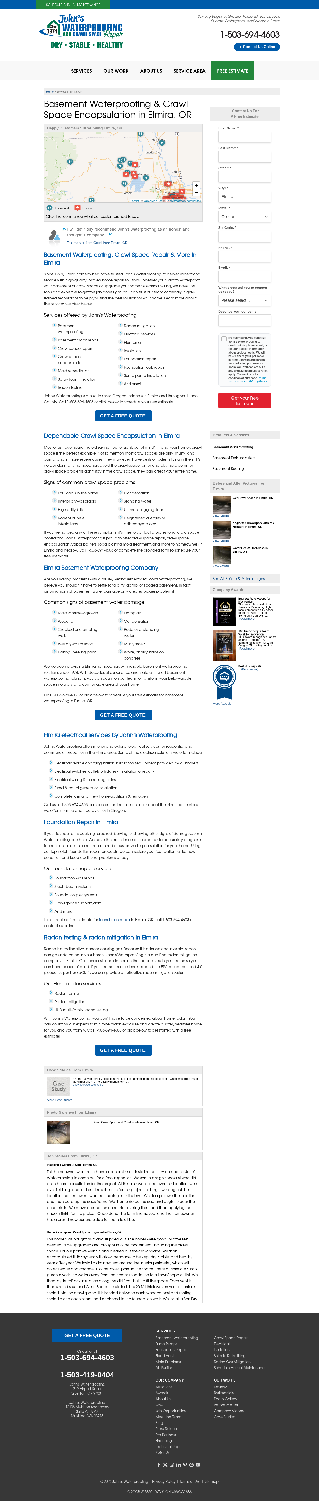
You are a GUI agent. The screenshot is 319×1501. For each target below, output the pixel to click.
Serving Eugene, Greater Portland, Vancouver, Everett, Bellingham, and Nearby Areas (239, 18)
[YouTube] (198, 1465)
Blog (159, 1422)
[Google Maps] (191, 1465)
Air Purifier (164, 1367)
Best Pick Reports (249, 666)
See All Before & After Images (239, 578)
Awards (162, 1392)
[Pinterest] (185, 1465)
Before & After (226, 1404)
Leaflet (135, 200)
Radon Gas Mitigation (232, 1361)
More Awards (222, 703)
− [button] (196, 192)
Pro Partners (166, 1434)
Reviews (220, 1387)
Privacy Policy (258, 381)
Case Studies (224, 1416)
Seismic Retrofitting (229, 1355)
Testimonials (224, 1392)
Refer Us (162, 1452)
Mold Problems (168, 1361)
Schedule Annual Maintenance (73, 4)
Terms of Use (190, 1481)
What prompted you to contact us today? (242, 289)
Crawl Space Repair (231, 1337)
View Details (221, 516)
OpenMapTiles (153, 200)
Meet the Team (168, 1416)
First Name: (228, 128)
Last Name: (228, 148)
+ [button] (196, 185)
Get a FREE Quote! (123, 415)
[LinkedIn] (178, 1465)
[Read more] (246, 618)
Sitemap (212, 1481)
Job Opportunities (171, 1410)
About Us (163, 1398)
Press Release (167, 1428)
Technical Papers (170, 1446)
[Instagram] (172, 1465)
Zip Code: (227, 227)
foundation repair (114, 919)
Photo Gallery (225, 1398)
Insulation (222, 1349)
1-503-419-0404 (87, 1375)
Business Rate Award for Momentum (254, 600)
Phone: (225, 248)
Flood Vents (165, 1355)
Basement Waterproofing (177, 1337)
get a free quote (87, 1335)
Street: (224, 168)
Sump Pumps (166, 1343)
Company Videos (229, 1410)
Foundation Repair (171, 1349)
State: (224, 208)
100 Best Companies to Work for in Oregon (253, 632)
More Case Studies (59, 1100)
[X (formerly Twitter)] (165, 1465)
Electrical (222, 1343)
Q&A (160, 1404)
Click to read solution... (88, 1084)
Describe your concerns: (238, 311)
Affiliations (164, 1387)
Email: (224, 267)
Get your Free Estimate (245, 400)
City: (223, 188)
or (257, 47)
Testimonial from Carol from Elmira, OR (97, 242)
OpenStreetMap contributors (183, 200)
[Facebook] (159, 1465)
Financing (164, 1440)
